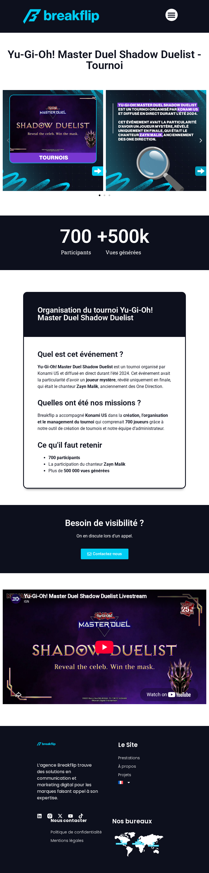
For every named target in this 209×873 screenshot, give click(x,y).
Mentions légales (67, 840)
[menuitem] (145, 782)
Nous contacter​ (69, 820)
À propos (127, 766)
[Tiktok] (80, 816)
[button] (171, 15)
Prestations (129, 758)
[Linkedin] (39, 816)
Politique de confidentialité (76, 832)
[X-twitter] (60, 816)
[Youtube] (70, 816)
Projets (124, 775)
